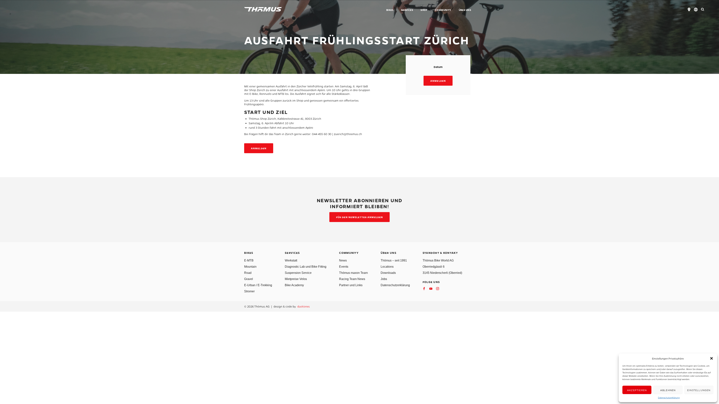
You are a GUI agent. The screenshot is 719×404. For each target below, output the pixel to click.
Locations (387, 266)
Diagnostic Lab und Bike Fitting (305, 266)
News (343, 260)
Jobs (384, 279)
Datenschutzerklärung (669, 397)
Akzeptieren (637, 390)
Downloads (388, 272)
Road (247, 272)
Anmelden (438, 80)
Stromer (249, 291)
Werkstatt (291, 260)
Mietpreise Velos (296, 279)
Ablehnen (668, 390)
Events (343, 266)
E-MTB (249, 260)
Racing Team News (352, 279)
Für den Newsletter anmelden (359, 217)
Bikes (390, 10)
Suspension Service (298, 272)
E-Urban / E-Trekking (258, 285)
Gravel (248, 279)
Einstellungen (699, 390)
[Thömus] (263, 9)
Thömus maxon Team (353, 272)
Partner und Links (350, 285)
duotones (303, 306)
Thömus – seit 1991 (394, 260)
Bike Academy (294, 285)
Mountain (250, 266)
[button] (711, 358)
